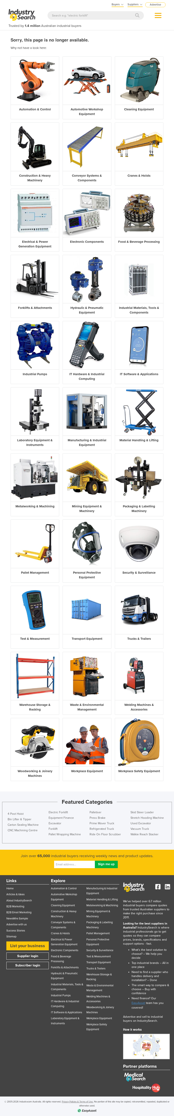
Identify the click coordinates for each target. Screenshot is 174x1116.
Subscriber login (27, 965)
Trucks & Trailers (95, 968)
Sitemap (11, 936)
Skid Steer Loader (142, 812)
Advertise (155, 4)
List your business (27, 945)
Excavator (55, 823)
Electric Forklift (58, 812)
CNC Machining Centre (23, 830)
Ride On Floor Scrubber (105, 834)
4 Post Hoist (16, 814)
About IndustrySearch (19, 900)
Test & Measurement (98, 956)
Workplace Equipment (99, 1018)
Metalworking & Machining (102, 905)
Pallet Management (98, 933)
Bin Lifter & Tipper (19, 819)
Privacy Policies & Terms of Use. (77, 1101)
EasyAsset (138, 1003)
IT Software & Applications (66, 1012)
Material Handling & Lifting (102, 899)
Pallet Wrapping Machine (65, 834)
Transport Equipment (98, 962)
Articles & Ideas (15, 894)
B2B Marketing (15, 906)
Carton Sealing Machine (23, 825)
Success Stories (15, 930)
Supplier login (27, 956)
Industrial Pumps (61, 995)
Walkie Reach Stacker (144, 834)
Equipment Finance (61, 818)
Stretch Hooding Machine (147, 818)
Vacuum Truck (139, 829)
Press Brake (97, 818)
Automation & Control (64, 888)
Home (10, 888)
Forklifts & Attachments (65, 967)
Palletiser (95, 812)
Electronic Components (64, 950)
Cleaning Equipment (63, 905)
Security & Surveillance (99, 950)
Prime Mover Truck (102, 823)
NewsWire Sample (17, 918)
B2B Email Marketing (18, 912)
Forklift (53, 829)
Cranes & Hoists (60, 933)
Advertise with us (16, 924)
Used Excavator (140, 823)
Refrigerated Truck (102, 829)
